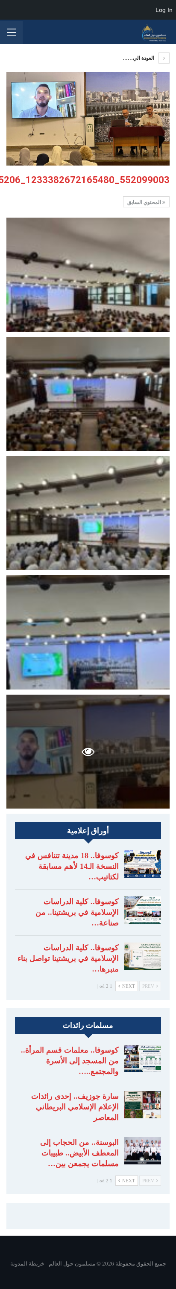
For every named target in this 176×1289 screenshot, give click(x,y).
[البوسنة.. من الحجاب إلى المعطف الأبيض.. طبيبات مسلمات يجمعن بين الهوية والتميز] (142, 1150)
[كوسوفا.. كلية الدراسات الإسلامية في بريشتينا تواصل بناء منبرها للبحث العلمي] (142, 956)
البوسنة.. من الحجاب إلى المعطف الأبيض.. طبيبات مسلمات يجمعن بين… (79, 1153)
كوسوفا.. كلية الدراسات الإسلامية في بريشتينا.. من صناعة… (77, 912)
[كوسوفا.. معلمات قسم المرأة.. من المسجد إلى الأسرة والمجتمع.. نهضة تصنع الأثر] (142, 1058)
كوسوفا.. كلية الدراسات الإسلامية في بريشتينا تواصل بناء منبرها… (68, 958)
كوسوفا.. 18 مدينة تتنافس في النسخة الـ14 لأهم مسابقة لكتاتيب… (72, 866)
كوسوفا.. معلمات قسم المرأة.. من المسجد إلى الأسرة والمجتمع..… (70, 1061)
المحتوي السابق (144, 202)
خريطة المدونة (27, 1263)
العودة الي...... (139, 58)
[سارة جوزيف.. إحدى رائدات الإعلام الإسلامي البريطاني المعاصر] (142, 1104)
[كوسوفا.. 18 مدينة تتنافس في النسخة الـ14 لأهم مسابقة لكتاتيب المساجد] (142, 864)
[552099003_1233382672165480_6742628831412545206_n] (88, 275)
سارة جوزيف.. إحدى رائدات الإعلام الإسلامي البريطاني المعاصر (75, 1107)
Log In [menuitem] (164, 9)
